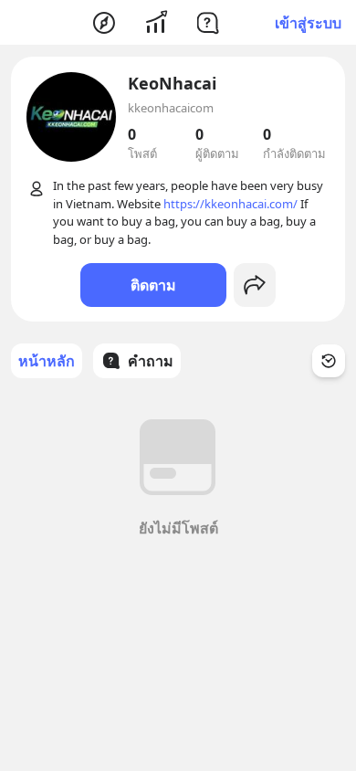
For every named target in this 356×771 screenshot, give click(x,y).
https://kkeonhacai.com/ (230, 203)
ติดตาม (153, 285)
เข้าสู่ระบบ (308, 23)
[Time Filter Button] (328, 360)
